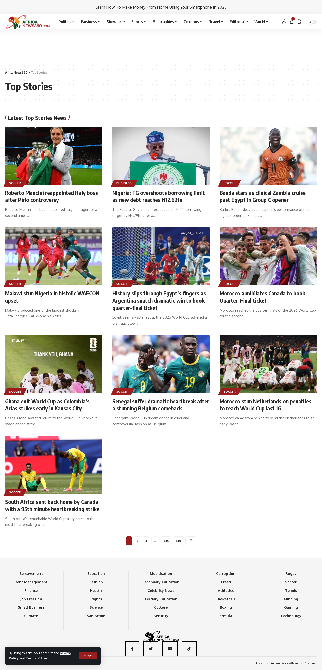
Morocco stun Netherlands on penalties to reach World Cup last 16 (265, 405)
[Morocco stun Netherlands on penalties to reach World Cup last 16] (268, 364)
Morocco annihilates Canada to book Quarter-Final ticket (262, 297)
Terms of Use (36, 658)
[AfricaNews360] (27, 21)
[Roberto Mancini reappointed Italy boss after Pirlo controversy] (53, 156)
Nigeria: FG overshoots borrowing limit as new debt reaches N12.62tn (158, 196)
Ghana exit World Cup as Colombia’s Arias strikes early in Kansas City (47, 405)
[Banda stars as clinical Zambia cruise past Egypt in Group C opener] (268, 156)
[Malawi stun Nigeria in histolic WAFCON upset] (53, 256)
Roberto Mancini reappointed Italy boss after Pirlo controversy (51, 196)
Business (124, 183)
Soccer (15, 183)
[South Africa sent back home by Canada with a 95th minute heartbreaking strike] (53, 465)
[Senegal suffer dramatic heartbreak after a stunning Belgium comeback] (161, 364)
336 (178, 541)
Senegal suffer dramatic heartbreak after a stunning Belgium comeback (160, 405)
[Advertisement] (161, 44)
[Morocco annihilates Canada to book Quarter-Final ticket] (268, 256)
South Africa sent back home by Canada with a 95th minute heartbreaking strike (52, 505)
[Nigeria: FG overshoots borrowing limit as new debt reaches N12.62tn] (161, 156)
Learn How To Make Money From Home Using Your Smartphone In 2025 (161, 7)
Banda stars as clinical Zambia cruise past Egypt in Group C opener (263, 196)
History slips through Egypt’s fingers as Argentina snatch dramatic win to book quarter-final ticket (159, 300)
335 (166, 541)
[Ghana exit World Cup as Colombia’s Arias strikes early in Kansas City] (53, 364)
